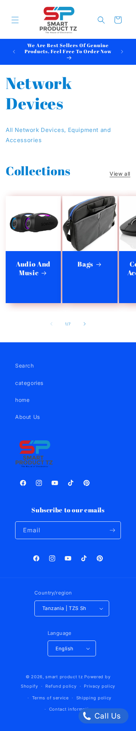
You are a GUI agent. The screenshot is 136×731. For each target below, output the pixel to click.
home (22, 400)
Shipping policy (94, 697)
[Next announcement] (122, 51)
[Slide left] (51, 324)
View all (120, 173)
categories (29, 383)
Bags (85, 264)
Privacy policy (99, 686)
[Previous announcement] (14, 51)
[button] (15, 20)
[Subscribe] (112, 530)
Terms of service (50, 697)
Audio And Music (33, 268)
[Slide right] (84, 324)
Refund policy (60, 686)
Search (24, 365)
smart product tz (64, 676)
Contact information (71, 709)
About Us (27, 417)
